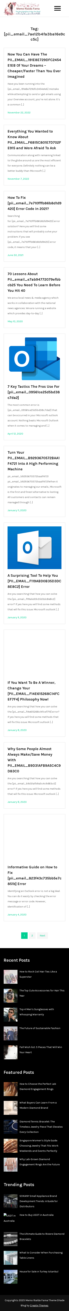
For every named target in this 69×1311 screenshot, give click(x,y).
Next (42, 935)
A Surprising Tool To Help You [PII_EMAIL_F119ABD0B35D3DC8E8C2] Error (34, 581)
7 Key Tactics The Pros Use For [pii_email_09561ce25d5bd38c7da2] (34, 392)
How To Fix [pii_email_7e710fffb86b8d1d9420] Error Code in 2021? (34, 203)
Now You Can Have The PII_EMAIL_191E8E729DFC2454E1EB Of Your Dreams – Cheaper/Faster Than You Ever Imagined (34, 65)
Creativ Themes (39, 1305)
